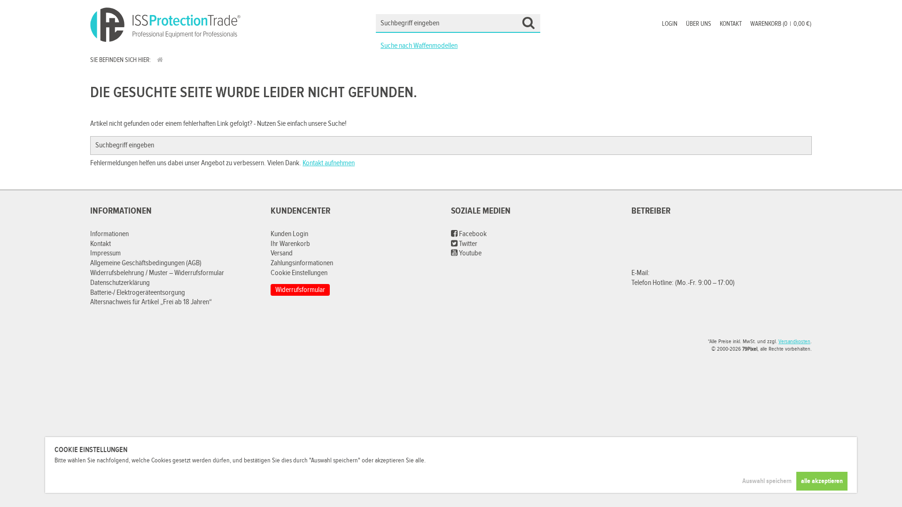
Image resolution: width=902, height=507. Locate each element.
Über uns (698, 24)
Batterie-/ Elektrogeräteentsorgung (137, 292)
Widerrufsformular (300, 289)
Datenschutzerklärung (120, 282)
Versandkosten (794, 341)
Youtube (470, 253)
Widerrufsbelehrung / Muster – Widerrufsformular (157, 273)
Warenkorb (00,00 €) (780, 24)
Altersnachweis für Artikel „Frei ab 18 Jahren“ (151, 302)
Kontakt (731, 24)
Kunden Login (289, 234)
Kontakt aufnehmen (329, 163)
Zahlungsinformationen (302, 263)
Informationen (109, 234)
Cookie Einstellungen (299, 273)
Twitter (467, 243)
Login (669, 24)
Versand (282, 253)
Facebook (472, 234)
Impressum (105, 253)
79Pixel (749, 349)
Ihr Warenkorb (290, 243)
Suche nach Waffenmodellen (419, 45)
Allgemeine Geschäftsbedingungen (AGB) (146, 263)
